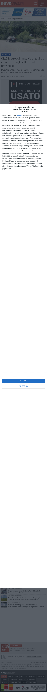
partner (19, 115)
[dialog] (23, 346)
